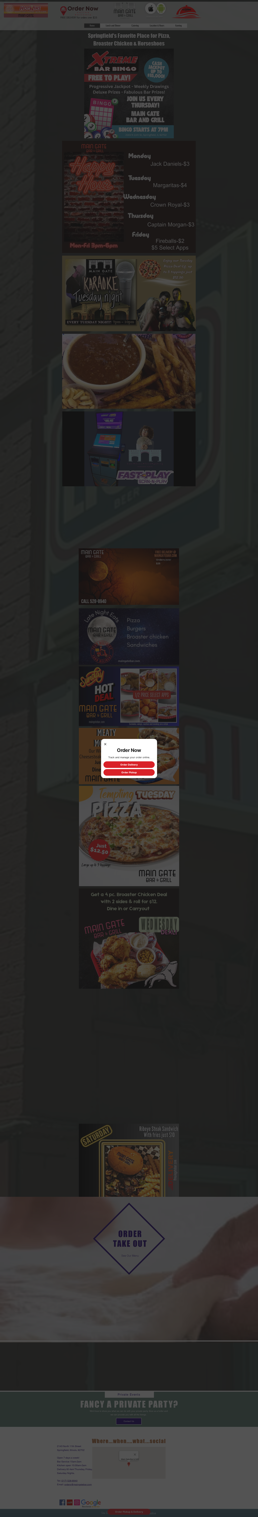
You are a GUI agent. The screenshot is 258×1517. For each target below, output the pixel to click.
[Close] (105, 744)
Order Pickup (129, 772)
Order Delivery (129, 764)
